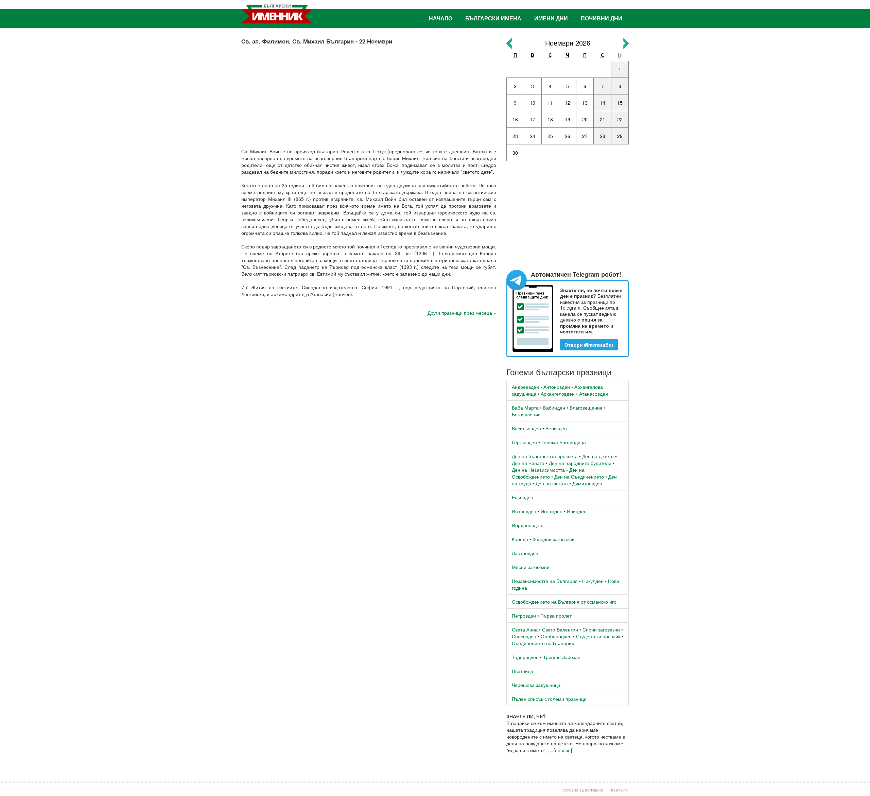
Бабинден (554, 407)
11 (550, 102)
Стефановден (556, 636)
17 (532, 119)
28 (602, 136)
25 (550, 136)
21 (602, 119)
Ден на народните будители (580, 463)
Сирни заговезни (601, 629)
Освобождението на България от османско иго (564, 601)
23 (515, 136)
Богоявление (526, 414)
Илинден (577, 511)
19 (567, 119)
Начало (440, 18)
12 (567, 102)
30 (515, 152)
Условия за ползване (582, 790)
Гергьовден (524, 442)
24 (532, 136)
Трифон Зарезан (561, 657)
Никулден (593, 580)
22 (620, 119)
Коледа (520, 539)
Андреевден (525, 386)
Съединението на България (543, 643)
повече (563, 750)
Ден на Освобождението (548, 473)
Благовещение (586, 407)
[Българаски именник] (277, 13)
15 (620, 102)
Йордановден (527, 525)
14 (602, 102)
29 (620, 136)
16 (515, 119)
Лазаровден (525, 553)
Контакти (620, 790)
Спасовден (524, 636)
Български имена (493, 18)
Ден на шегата (552, 483)
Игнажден (551, 511)
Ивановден (524, 511)
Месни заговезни (531, 567)
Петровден (524, 615)
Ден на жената (528, 463)
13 (585, 102)
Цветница (522, 671)
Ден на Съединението (579, 476)
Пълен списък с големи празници (549, 698)
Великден (556, 428)
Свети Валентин (560, 629)
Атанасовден (593, 393)
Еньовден (522, 497)
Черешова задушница (536, 684)
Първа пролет (556, 615)
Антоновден (556, 386)
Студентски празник (598, 636)
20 (585, 119)
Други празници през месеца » (462, 312)
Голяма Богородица (563, 442)
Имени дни (551, 18)
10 (532, 102)
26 (567, 136)
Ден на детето (598, 456)
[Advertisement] (368, 93)
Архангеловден (558, 393)
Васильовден (526, 428)
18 (550, 119)
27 (585, 136)
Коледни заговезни (554, 539)
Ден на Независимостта (538, 469)
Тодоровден (525, 657)
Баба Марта (525, 407)
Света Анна (525, 629)
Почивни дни (601, 18)
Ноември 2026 (567, 43)
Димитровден (587, 483)
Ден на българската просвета (545, 456)
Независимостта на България (545, 580)
